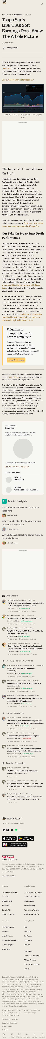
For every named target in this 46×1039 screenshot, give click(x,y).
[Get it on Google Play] (26, 838)
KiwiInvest (10, 745)
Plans (26, 927)
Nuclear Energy (29, 906)
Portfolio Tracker (8, 927)
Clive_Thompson (13, 643)
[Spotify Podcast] (16, 830)
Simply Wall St (12, 48)
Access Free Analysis (16, 360)
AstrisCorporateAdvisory (14, 665)
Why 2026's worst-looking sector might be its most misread (22, 537)
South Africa (6, 14)
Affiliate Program (30, 960)
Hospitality (18, 14)
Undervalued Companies (33, 892)
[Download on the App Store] (9, 838)
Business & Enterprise (32, 964)
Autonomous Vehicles (31, 910)
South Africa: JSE (8, 914)
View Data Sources (8, 876)
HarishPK (10, 615)
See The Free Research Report (17, 467)
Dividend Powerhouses (32, 897)
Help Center (28, 951)
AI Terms (5, 1030)
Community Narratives (10, 940)
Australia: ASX (7, 901)
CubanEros (10, 733)
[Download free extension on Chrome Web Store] (14, 845)
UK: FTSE (5, 897)
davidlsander (12, 600)
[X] (8, 830)
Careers (27, 945)
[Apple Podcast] (20, 830)
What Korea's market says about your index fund (20, 509)
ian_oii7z (10, 781)
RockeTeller (10, 695)
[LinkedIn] (4, 830)
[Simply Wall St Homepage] (4, 1)
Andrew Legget (12, 529)
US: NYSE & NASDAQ (10, 892)
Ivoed (9, 628)
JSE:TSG (6, 68)
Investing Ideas (7, 936)
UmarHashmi (11, 680)
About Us (27, 932)
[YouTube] (12, 830)
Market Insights (7, 945)
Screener (5, 932)
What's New (6, 949)
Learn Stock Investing (31, 955)
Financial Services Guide (10, 1020)
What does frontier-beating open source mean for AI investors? (22, 523)
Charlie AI (27, 969)
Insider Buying (29, 901)
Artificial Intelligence (31, 914)
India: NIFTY (6, 906)
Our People (28, 936)
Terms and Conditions (9, 1023)
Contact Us (28, 940)
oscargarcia (10, 718)
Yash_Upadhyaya (12, 794)
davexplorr (10, 767)
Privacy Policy (7, 1026)
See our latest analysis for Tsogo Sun (18, 80)
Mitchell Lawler (12, 515)
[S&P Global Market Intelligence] (9, 858)
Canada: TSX (6, 910)
